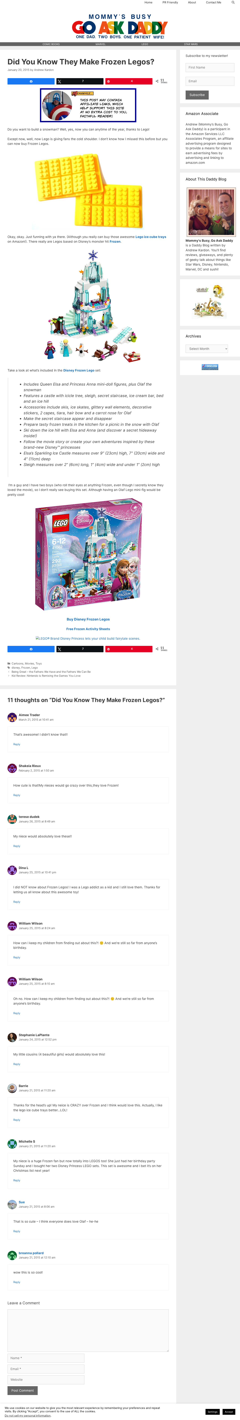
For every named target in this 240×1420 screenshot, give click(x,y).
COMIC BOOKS (51, 44)
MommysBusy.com (120, 11)
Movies (29, 663)
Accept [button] (229, 1411)
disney (16, 667)
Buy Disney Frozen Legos (88, 619)
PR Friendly (170, 2)
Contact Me (213, 2)
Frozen (25, 667)
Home (148, 2)
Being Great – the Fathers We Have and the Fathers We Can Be (51, 671)
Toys (39, 663)
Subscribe (197, 95)
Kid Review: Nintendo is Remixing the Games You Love (46, 675)
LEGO (145, 44)
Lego (35, 667)
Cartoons (17, 663)
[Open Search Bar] (233, 2)
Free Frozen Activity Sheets (88, 629)
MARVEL (101, 44)
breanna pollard (31, 1253)
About (192, 2)
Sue (22, 1202)
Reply (16, 744)
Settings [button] (213, 1411)
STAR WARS (191, 44)
